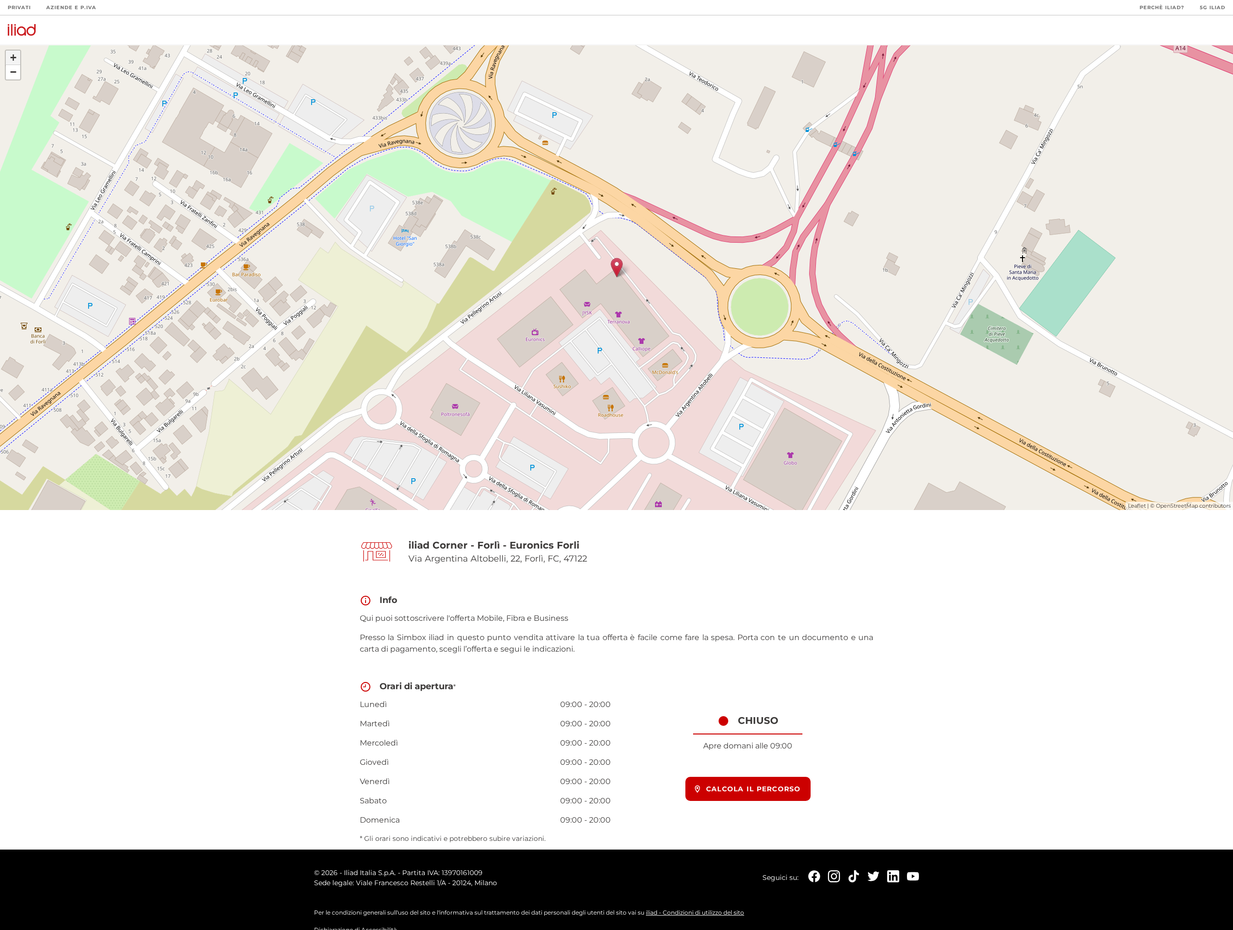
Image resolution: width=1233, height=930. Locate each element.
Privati (19, 7)
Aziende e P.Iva (71, 7)
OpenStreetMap (1177, 505)
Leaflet (1137, 505)
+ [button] (13, 58)
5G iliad (1212, 7)
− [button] (13, 72)
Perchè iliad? (1162, 7)
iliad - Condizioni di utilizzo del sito (695, 912)
